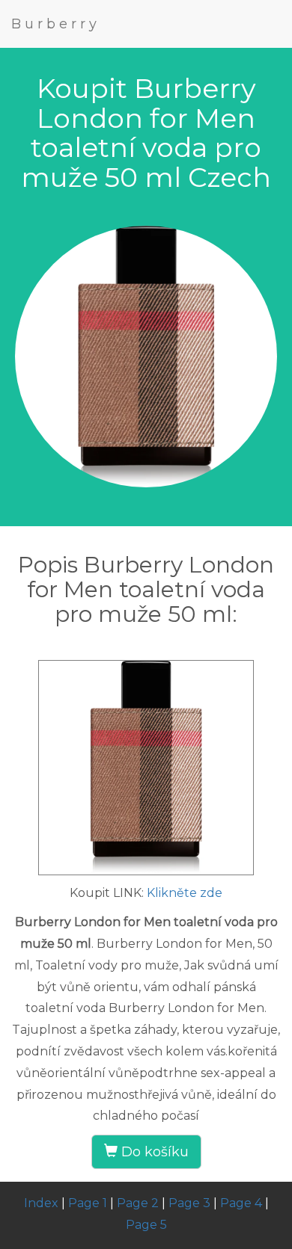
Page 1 (87, 1203)
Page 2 (138, 1203)
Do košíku (153, 1152)
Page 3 (189, 1203)
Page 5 (146, 1225)
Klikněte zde (184, 893)
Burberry (55, 24)
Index (41, 1203)
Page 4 (241, 1203)
